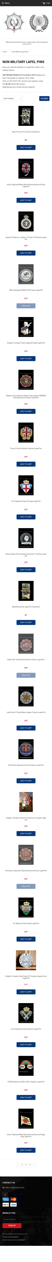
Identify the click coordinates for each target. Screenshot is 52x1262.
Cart (48, 3)
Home (5, 52)
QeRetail (21, 1240)
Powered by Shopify (10, 1237)
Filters (44, 98)
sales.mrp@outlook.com (14, 1188)
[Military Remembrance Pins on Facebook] (26, 1194)
